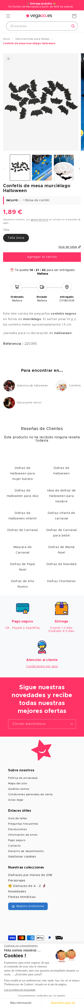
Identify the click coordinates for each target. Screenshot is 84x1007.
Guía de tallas (17, 818)
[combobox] (42, 26)
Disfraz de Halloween (61, 470)
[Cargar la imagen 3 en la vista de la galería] (64, 168)
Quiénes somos (18, 789)
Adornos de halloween (32, 385)
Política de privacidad (22, 778)
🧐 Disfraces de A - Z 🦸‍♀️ (27, 886)
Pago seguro (16, 840)
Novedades (17, 891)
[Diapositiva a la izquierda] (4, 168)
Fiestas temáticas (21, 896)
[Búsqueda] (73, 26)
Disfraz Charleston (61, 581)
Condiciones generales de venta (30, 794)
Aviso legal (15, 800)
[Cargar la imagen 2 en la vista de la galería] (42, 168)
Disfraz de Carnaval (22, 530)
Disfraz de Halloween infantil (22, 516)
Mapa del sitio (17, 783)
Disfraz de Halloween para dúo (23, 493)
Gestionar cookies (22, 856)
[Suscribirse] (71, 724)
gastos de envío (40, 220)
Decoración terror (29, 402)
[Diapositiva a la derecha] (79, 168)
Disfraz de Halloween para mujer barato (22, 473)
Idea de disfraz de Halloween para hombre (61, 496)
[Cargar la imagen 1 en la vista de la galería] (20, 168)
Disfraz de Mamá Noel (61, 550)
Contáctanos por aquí (42, 666)
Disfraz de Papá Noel (22, 567)
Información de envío (23, 835)
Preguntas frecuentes (23, 824)
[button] (8, 16)
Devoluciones (17, 829)
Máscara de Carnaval (22, 550)
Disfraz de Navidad (61, 564)
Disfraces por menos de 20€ (30, 875)
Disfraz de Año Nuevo (22, 584)
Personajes (16, 880)
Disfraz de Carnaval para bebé (61, 533)
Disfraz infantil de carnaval (61, 516)
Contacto (14, 846)
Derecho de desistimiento (26, 851)
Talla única (16, 237)
